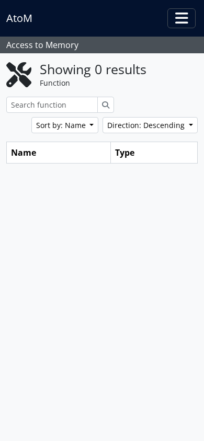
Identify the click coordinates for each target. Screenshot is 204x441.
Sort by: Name (62, 125)
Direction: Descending (147, 125)
